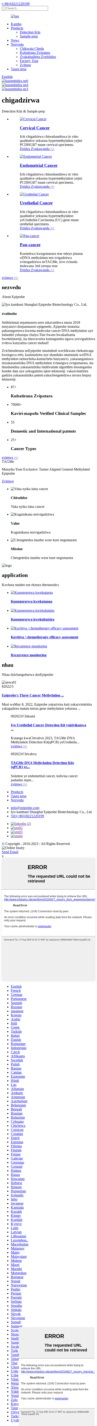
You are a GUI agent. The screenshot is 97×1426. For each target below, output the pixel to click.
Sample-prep (29, 36)
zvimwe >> (10, 278)
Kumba (16, 24)
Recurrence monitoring (28, 655)
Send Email (10, 852)
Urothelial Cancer (36, 202)
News (15, 40)
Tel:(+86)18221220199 (27, 816)
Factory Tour (29, 61)
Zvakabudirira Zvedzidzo (38, 57)
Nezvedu (17, 44)
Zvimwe (8, 481)
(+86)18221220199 (16, 4)
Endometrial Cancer (39, 165)
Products (17, 28)
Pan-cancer (30, 244)
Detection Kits (30, 32)
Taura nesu (18, 69)
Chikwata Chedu (32, 48)
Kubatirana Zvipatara (35, 53)
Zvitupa (25, 65)
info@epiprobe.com (25, 808)
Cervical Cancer (35, 127)
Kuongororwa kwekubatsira (32, 619)
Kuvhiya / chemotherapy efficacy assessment (44, 637)
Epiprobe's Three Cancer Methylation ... (33, 695)
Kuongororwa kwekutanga (31, 601)
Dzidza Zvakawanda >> (37, 149)
